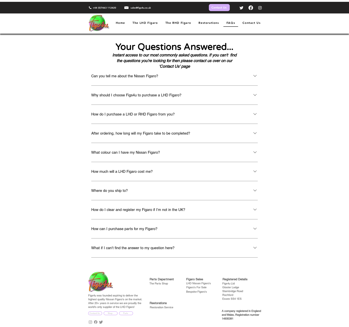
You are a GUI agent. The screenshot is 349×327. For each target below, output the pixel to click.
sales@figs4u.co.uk (141, 7)
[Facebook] (250, 7)
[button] (178, 23)
